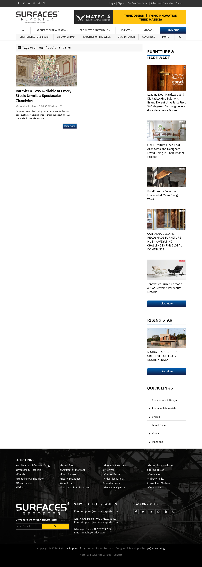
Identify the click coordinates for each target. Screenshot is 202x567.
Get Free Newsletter (138, 3)
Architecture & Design (164, 400)
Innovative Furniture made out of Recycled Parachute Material (164, 288)
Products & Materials (164, 409)
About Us (66, 483)
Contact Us (155, 488)
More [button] (165, 37)
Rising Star (159, 321)
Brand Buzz (67, 466)
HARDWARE (158, 59)
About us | (85, 555)
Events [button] (125, 30)
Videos (148, 30)
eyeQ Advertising (155, 549)
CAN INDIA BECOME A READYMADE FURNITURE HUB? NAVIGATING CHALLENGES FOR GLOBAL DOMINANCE (164, 242)
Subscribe (168, 3)
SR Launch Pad (66, 37)
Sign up (121, 3)
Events (156, 417)
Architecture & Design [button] (51, 30)
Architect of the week (73, 470)
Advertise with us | (102, 555)
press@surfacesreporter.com (102, 511)
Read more (69, 126)
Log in (112, 3)
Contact (180, 3)
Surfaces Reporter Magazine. (75, 549)
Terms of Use (156, 470)
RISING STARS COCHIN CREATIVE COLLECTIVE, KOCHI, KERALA (163, 356)
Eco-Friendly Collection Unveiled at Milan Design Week (163, 195)
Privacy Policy (156, 479)
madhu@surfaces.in (93, 533)
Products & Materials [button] (94, 30)
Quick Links (160, 389)
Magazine (173, 30)
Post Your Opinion (115, 488)
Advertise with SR (115, 479)
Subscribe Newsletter (161, 466)
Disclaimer (155, 474)
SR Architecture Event (35, 37)
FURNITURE (158, 52)
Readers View (112, 483)
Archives (109, 470)
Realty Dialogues (70, 479)
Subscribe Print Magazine (75, 488)
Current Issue (112, 474)
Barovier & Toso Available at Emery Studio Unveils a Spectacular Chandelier (43, 95)
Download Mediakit (160, 483)
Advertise (156, 3)
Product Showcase (115, 466)
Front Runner (68, 474)
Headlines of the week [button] (96, 37)
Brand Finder (126, 37)
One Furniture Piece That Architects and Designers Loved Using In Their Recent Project (165, 151)
